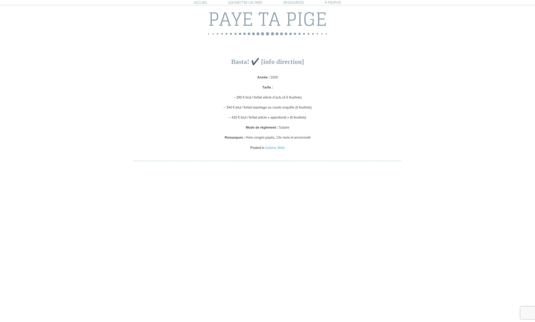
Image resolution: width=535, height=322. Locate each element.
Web (281, 147)
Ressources (293, 2)
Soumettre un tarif (245, 2)
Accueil (200, 2)
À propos (333, 2)
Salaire (270, 147)
